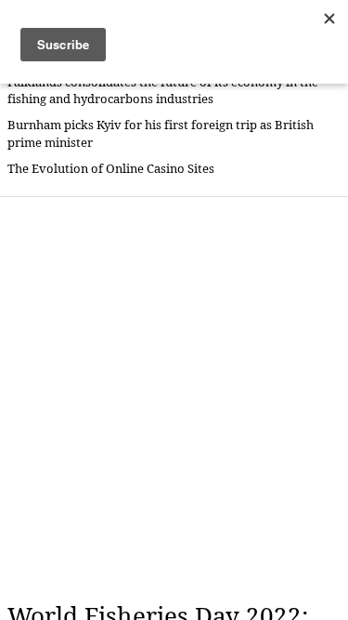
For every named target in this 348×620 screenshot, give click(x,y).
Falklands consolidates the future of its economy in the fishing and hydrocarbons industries (162, 90)
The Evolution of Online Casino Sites (110, 169)
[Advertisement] (174, 399)
